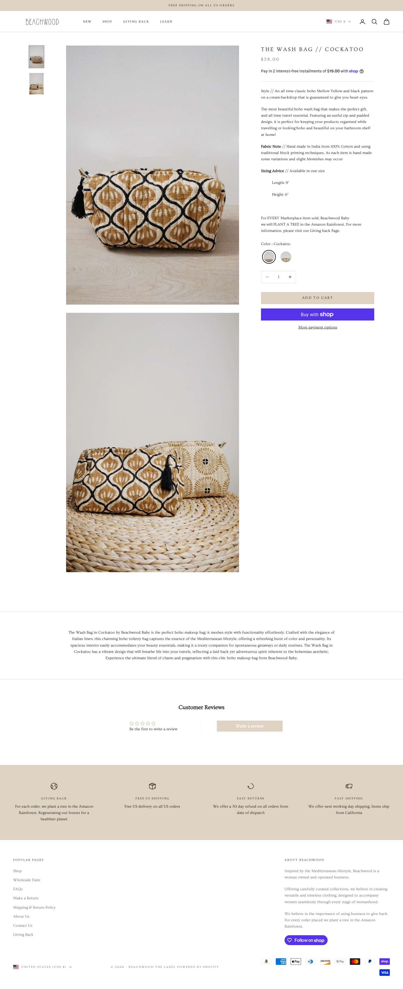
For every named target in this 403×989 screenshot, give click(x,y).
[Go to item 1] (36, 57)
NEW (87, 21)
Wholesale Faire (26, 880)
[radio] (268, 256)
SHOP (107, 21)
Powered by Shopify (198, 967)
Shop (17, 871)
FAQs (17, 889)
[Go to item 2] (36, 83)
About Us (21, 916)
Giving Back (23, 934)
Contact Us (22, 925)
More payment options (317, 327)
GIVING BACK (136, 21)
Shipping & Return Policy (34, 907)
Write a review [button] (249, 726)
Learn (166, 21)
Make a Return (25, 898)
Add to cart (317, 298)
